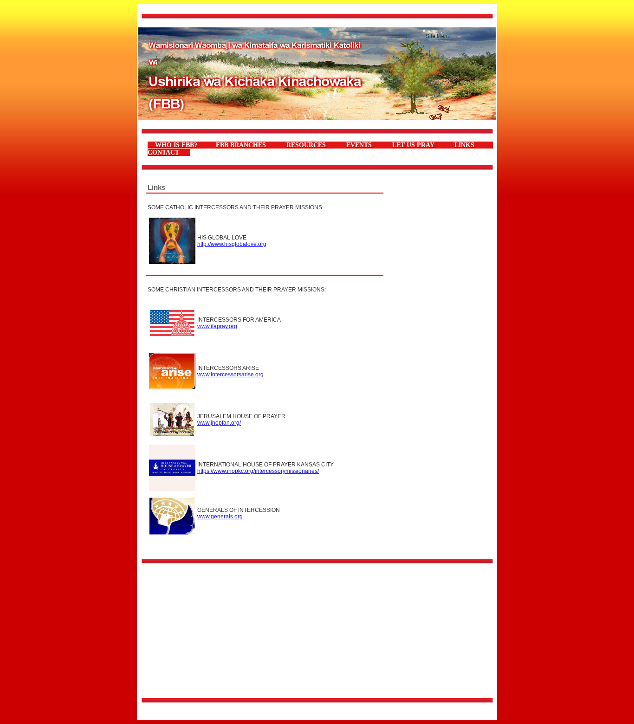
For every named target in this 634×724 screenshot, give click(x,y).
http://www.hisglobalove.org (231, 244)
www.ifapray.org (217, 326)
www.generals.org (220, 516)
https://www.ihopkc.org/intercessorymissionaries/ (258, 471)
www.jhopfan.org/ (219, 423)
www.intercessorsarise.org (230, 374)
